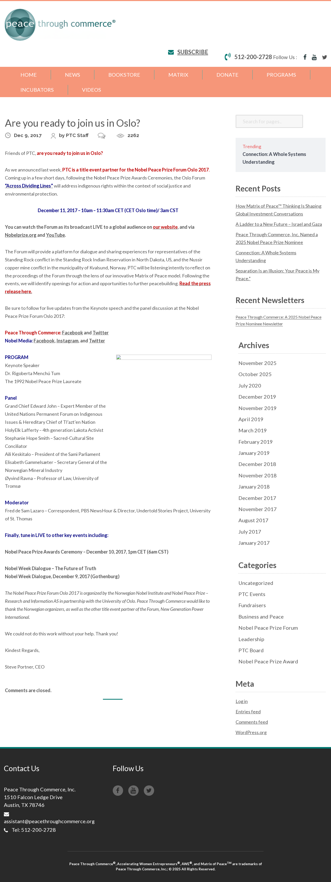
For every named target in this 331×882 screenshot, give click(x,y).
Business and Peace (261, 616)
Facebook (72, 332)
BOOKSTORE (124, 74)
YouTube (55, 235)
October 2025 (255, 374)
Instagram (67, 340)
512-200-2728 (253, 56)
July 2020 (249, 385)
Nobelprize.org (20, 235)
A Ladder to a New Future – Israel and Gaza (279, 224)
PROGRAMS (281, 74)
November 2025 (257, 363)
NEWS (72, 74)
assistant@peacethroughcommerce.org (49, 821)
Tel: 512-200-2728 (34, 830)
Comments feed (252, 722)
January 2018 (254, 486)
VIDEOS (91, 90)
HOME (28, 74)
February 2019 (255, 442)
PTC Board (251, 650)
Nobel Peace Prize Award (268, 661)
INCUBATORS (37, 90)
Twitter (101, 332)
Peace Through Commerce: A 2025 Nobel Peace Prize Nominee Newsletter (278, 320)
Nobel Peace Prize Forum (268, 628)
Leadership (251, 639)
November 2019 (257, 408)
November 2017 (257, 509)
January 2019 (254, 453)
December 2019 (257, 396)
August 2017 (253, 520)
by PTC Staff (73, 135)
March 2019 (252, 430)
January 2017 (254, 543)
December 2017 (257, 498)
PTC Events (251, 594)
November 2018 (257, 475)
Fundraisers (252, 605)
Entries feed (248, 711)
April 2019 (251, 419)
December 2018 (257, 464)
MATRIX (178, 74)
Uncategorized (255, 583)
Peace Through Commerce (60, 25)
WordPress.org (251, 732)
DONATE (227, 74)
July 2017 (249, 531)
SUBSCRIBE (192, 51)
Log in (242, 701)
